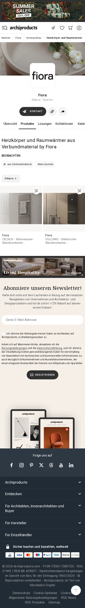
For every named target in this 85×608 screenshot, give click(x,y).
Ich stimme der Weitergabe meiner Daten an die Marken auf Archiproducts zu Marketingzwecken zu (38, 335)
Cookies (67, 593)
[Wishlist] (62, 28)
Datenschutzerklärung (49, 348)
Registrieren (45, 374)
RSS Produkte (35, 602)
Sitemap (54, 602)
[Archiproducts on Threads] (52, 465)
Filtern (9, 178)
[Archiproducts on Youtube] (61, 465)
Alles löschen (45, 164)
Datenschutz (21, 593)
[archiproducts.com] (24, 28)
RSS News (68, 598)
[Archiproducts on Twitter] (42, 465)
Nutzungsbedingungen (14, 348)
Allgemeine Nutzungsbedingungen (33, 598)
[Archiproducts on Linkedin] (71, 465)
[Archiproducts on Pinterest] (32, 465)
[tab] (42, 482)
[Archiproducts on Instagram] (22, 465)
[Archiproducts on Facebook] (13, 465)
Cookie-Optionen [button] (45, 593)
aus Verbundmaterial (19, 164)
